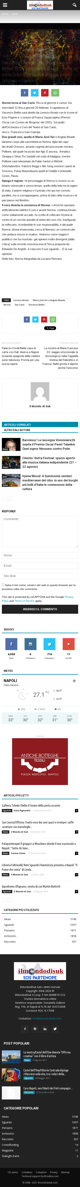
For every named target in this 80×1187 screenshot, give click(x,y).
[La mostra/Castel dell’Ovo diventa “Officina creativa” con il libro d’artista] (11, 1056)
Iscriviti (68, 639)
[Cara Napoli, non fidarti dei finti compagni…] (11, 1092)
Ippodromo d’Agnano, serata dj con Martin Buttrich (31, 886)
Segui (30, 639)
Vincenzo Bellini (37, 304)
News (5, 56)
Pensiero (9, 930)
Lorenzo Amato (21, 300)
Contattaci (27, 1172)
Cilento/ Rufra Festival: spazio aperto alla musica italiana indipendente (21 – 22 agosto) (49, 462)
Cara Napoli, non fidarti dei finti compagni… (48, 1088)
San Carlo (20, 304)
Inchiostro (10, 936)
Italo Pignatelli (22, 810)
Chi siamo (13, 1172)
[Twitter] (55, 1029)
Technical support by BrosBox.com (40, 1176)
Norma (7, 304)
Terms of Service (24, 600)
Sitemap (65, 1172)
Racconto (10, 941)
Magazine (8, 1150)
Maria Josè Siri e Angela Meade (49, 300)
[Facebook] (25, 1029)
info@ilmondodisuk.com (46, 1018)
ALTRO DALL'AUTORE (17, 430)
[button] (75, 5)
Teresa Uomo (18, 853)
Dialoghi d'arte (10, 1156)
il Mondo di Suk (40, 406)
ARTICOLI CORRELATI (17, 424)
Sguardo (7, 810)
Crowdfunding (10, 1145)
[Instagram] (35, 1029)
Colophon (41, 1172)
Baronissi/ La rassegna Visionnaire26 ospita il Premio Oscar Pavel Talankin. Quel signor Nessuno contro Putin (49, 444)
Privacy (53, 1172)
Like (11, 639)
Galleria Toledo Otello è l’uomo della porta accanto (31, 805)
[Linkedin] (45, 1029)
